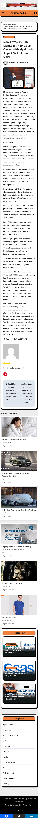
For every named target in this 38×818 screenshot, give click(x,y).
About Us (8, 805)
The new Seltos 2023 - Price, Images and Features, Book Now (15, 475)
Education (6, 746)
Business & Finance (10, 735)
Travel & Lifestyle (9, 778)
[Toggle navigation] (3, 13)
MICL (3, 552)
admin (13, 62)
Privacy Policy (28, 805)
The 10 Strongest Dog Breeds (12, 583)
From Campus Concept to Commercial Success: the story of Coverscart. (19, 696)
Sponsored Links (8, 446)
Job (4, 768)
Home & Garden (9, 762)
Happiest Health (6, 442)
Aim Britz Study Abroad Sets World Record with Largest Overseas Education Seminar (26, 393)
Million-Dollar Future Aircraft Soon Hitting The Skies (19, 510)
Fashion (6, 751)
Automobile (7, 730)
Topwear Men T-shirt (9, 617)
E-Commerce (8, 741)
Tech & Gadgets (9, 773)
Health (5, 757)
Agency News (9, 37)
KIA (3, 479)
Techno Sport (6, 620)
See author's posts (13, 368)
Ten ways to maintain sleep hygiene (14, 439)
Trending (6, 784)
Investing (4, 513)
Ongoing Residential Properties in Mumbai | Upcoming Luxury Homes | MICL (16, 548)
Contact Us (17, 805)
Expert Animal (6, 586)
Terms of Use (19, 810)
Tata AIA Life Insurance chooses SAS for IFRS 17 (16, 672)
